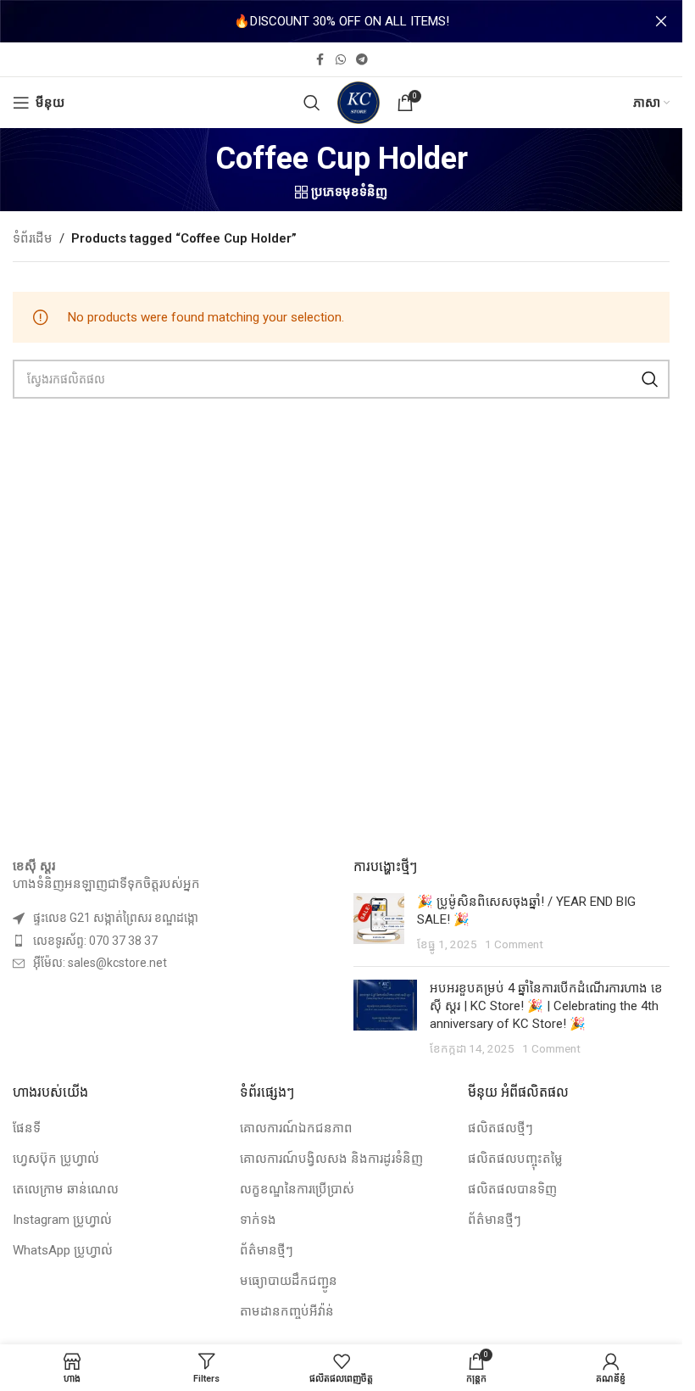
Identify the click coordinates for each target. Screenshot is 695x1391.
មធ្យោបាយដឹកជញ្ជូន (288, 1280)
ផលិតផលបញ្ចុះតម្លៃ (515, 1158)
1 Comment (514, 944)
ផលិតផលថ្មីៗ (500, 1128)
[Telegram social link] (362, 59)
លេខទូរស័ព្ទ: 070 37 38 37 (95, 940)
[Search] (312, 103)
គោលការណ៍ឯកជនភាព (296, 1128)
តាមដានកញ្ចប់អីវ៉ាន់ (287, 1311)
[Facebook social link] (320, 59)
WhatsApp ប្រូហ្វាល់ (63, 1250)
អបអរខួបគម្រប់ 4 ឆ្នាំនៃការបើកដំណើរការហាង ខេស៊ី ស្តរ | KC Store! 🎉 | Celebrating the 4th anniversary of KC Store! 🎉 (546, 1005)
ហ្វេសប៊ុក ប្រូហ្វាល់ (56, 1158)
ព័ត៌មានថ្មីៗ (266, 1250)
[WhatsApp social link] (341, 59)
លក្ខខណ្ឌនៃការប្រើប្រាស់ (297, 1189)
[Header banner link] (341, 21)
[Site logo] (358, 101)
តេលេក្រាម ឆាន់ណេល (66, 1189)
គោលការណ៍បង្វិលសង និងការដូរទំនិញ (331, 1158)
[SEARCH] (650, 379)
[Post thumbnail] (378, 923)
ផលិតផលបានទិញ (512, 1189)
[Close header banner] (661, 21)
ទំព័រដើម (33, 238)
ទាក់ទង (258, 1219)
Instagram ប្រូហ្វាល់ (62, 1219)
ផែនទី (27, 1128)
